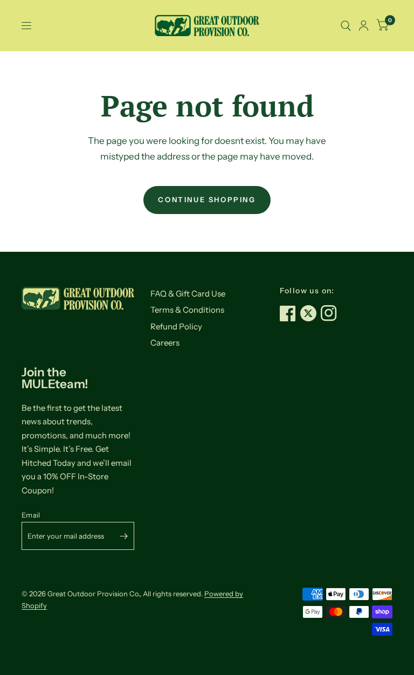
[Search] (346, 25)
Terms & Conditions (187, 310)
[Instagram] (331, 313)
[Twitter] (310, 313)
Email (31, 515)
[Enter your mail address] (123, 536)
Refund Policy (176, 326)
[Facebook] (290, 313)
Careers (165, 343)
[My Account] (363, 25)
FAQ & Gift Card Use (187, 293)
